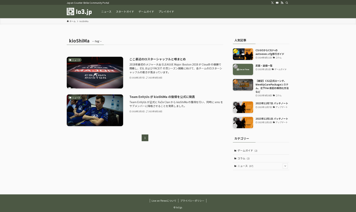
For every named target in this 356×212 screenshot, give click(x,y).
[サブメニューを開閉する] (285, 166)
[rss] (282, 3)
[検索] (286, 3)
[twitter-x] (272, 3)
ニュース (245, 166)
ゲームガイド (247, 150)
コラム (244, 158)
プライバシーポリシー (192, 200)
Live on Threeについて (164, 200)
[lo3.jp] (79, 11)
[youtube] (277, 3)
